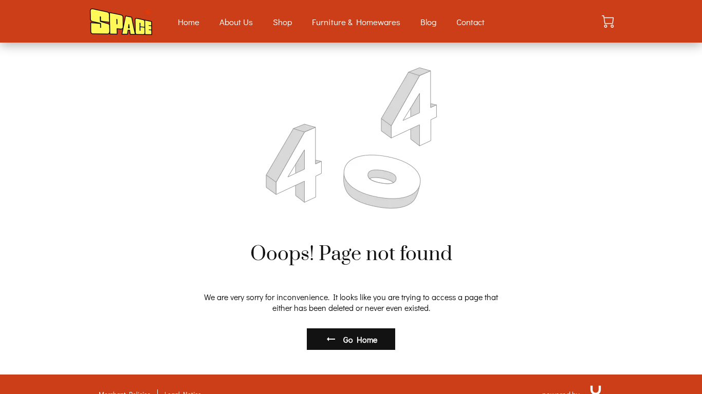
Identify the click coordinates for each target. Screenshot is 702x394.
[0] (608, 21)
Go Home (360, 339)
